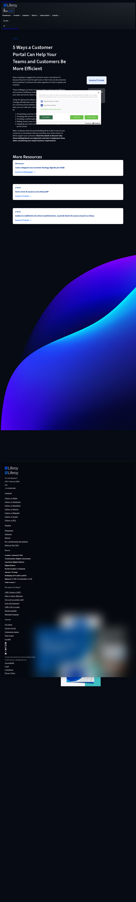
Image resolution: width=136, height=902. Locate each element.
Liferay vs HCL (10, 520)
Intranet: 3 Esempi (11, 572)
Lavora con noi (10, 628)
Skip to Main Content (7, 1)
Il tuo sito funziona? (12, 603)
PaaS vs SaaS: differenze (14, 596)
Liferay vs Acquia (11, 517)
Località (8, 639)
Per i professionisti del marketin (16, 542)
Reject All (76, 117)
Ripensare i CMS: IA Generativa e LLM (18, 579)
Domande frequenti (12, 614)
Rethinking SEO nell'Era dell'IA (16, 575)
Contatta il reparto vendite (10, 28)
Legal (7, 666)
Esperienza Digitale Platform (14, 562)
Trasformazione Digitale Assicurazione (18, 559)
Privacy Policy (10, 673)
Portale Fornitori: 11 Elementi (15, 569)
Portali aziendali (11, 611)
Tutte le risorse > (10, 582)
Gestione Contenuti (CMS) (14, 555)
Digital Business (10, 565)
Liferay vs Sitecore (12, 509)
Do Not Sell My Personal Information (51, 109)
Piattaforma (9, 531)
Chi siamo (8, 625)
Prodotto (8, 525)
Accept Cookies (91, 117)
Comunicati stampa (12, 632)
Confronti (8, 493)
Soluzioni (8, 534)
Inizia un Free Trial (12, 545)
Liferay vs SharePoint (13, 506)
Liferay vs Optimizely (13, 502)
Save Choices (46, 117)
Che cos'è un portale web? (14, 600)
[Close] (98, 92)
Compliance (9, 670)
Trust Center (9, 636)
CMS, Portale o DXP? (13, 592)
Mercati (7, 538)
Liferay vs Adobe (11, 498)
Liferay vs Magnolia (12, 513)
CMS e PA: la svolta (12, 607)
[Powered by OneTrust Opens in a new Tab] (92, 123)
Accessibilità (9, 663)
